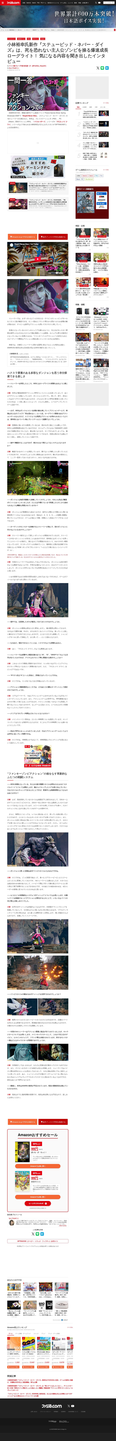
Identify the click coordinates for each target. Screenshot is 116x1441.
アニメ (43, 1333)
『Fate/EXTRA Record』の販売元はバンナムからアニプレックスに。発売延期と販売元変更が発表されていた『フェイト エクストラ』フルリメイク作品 (90, 114)
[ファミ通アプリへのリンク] (52, 1421)
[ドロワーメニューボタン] (2, 2)
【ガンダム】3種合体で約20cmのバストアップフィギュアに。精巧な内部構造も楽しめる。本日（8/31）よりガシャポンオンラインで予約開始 (90, 135)
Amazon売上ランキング (17, 1327)
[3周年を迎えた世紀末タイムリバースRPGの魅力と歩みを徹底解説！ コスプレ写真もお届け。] (101, 257)
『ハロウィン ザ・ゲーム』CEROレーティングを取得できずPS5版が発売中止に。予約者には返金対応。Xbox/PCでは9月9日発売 (90, 125)
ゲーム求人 (63, 3)
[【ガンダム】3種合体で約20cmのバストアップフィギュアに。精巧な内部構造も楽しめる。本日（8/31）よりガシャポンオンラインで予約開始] (104, 134)
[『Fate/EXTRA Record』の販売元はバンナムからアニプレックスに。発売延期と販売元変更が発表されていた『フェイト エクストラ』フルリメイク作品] (104, 113)
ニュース (70, 3)
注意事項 (63, 1411)
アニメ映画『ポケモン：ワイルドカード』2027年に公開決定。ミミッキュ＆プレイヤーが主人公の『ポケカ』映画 (90, 146)
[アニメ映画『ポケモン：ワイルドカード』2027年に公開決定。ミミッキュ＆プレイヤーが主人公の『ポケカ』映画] (104, 145)
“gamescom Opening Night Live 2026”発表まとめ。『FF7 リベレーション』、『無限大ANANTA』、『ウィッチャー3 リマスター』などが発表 (101, 374)
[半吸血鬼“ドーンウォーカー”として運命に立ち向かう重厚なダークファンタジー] (101, 282)
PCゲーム (43, 3)
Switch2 (28, 3)
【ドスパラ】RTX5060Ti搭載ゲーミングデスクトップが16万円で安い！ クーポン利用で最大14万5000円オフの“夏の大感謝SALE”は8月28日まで (83, 322)
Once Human (83, 261)
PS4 (101, 176)
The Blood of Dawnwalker (103, 285)
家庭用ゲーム (36, 30)
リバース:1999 (101, 261)
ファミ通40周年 (84, 285)
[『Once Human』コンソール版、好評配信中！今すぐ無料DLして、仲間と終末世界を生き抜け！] (83, 257)
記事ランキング (82, 103)
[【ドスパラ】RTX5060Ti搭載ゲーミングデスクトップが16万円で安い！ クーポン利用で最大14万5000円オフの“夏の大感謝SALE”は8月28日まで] (83, 311)
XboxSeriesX (89, 179)
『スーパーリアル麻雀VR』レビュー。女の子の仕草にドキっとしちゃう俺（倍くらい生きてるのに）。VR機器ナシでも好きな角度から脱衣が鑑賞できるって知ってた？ (101, 348)
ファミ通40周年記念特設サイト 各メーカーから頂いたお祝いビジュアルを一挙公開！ (83, 292)
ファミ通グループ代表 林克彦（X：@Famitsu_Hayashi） (28, 66)
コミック (36, 1333)
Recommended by (57, 1320)
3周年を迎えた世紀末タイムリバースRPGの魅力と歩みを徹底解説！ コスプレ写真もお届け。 (101, 268)
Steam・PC (79, 179)
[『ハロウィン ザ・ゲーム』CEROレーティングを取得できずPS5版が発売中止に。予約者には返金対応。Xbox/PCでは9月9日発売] (104, 124)
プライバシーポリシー (45, 1411)
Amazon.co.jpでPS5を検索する (23, 237)
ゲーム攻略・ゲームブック (23, 1333)
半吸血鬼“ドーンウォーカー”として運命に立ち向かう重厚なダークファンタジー (101, 292)
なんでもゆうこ (14, 68)
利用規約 (56, 1411)
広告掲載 (83, 1411)
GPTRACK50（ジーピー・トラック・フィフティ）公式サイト (37, 1241)
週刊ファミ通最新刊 (85, 189)
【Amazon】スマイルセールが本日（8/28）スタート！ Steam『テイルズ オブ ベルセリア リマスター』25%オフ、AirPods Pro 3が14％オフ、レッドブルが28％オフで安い (101, 322)
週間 (90, 107)
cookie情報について (73, 1411)
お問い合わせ (34, 1411)
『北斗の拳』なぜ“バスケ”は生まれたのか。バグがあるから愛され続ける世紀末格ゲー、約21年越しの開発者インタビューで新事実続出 (83, 348)
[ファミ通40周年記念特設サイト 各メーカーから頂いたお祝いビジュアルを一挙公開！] (83, 282)
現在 (78, 107)
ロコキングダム (102, 236)
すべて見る (70, 1327)
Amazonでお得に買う (37, 1166)
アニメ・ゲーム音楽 (54, 1333)
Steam (53, 30)
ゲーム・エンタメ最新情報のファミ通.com (11, 30)
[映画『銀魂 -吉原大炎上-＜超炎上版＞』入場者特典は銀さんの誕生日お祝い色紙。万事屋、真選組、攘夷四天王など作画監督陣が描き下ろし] (104, 155)
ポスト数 (102, 107)
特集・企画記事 (82, 3)
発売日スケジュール (53, 3)
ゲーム (11, 1333)
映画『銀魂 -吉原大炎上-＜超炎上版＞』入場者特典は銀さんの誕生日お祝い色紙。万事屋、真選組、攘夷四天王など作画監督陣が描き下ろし (90, 156)
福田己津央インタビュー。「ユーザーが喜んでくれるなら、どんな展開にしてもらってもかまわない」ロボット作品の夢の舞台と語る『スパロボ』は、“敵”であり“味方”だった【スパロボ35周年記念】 (83, 374)
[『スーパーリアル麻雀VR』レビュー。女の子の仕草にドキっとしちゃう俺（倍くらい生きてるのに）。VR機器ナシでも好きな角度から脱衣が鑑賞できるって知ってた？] (101, 337)
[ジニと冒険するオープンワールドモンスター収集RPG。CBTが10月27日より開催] (101, 232)
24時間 (84, 107)
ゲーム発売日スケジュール (86, 170)
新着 (24, 3)
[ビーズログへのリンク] (64, 1421)
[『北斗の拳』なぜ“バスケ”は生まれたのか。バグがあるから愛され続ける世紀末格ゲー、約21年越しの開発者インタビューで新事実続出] (83, 337)
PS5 (38, 3)
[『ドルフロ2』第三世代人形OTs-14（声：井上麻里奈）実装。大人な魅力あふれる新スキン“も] (83, 232)
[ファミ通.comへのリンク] (13, 3)
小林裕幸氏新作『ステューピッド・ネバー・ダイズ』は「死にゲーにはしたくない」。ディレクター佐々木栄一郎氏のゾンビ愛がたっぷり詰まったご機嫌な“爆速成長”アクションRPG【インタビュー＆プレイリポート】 (40, 1388)
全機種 (78, 176)
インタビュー (27, 30)
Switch (34, 3)
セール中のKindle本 (37, 1203)
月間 (96, 107)
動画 (75, 3)
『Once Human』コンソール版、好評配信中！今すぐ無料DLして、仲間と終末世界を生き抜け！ (83, 268)
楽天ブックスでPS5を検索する (54, 237)
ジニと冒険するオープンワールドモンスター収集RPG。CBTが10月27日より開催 (101, 242)
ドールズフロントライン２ (85, 236)
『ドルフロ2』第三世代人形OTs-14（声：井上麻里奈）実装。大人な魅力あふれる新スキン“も (83, 243)
